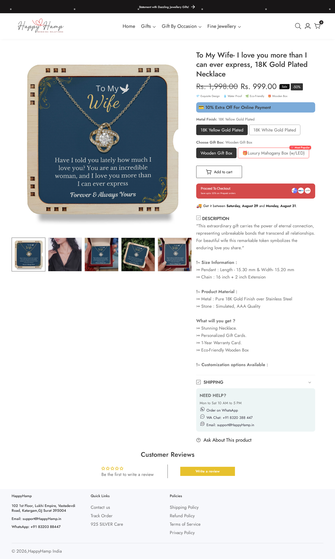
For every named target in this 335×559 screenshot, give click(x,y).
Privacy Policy (182, 532)
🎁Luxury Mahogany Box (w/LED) (273, 154)
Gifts (146, 26)
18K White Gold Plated (274, 131)
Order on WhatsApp (222, 410)
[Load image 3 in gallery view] (101, 254)
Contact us (100, 507)
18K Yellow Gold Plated (222, 131)
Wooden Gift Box (216, 154)
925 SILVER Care (107, 524)
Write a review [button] (208, 471)
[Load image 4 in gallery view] (138, 254)
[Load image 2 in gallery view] (65, 254)
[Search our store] (299, 26)
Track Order (102, 515)
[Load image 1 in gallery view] (28, 254)
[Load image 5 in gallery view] (174, 254)
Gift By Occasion (179, 26)
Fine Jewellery (221, 26)
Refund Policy (182, 515)
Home (129, 26)
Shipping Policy (184, 507)
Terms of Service (185, 524)
